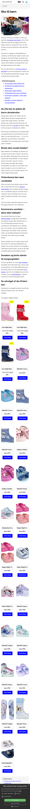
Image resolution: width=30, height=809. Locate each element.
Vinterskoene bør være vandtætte (15, 93)
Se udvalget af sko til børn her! (14, 83)
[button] (14, 806)
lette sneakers (23, 262)
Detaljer (20, 791)
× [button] (28, 785)
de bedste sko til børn (14, 40)
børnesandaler (5, 218)
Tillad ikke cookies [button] (15, 803)
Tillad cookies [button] (15, 800)
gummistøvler (15, 274)
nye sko (15, 125)
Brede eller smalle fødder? (13, 91)
